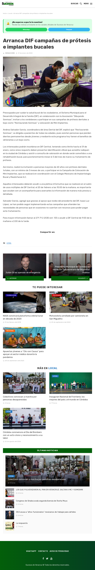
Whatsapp (31, 551)
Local (10, 13)
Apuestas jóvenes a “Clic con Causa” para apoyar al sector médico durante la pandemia (23, 354)
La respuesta (21, 523)
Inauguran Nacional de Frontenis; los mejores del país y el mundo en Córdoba (68, 398)
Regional (10, 330)
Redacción (10, 53)
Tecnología (11, 295)
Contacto (43, 551)
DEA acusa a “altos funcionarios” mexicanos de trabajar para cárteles (46, 512)
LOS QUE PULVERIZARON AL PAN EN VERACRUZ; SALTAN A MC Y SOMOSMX (49, 490)
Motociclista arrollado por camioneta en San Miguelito (68, 317)
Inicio (5, 13)
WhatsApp (26, 29)
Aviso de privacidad (59, 551)
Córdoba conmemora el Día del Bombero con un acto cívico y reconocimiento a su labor (23, 435)
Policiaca (57, 295)
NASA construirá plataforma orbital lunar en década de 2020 (23, 317)
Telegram (69, 29)
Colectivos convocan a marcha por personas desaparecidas (20, 398)
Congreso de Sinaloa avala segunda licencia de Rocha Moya (41, 501)
